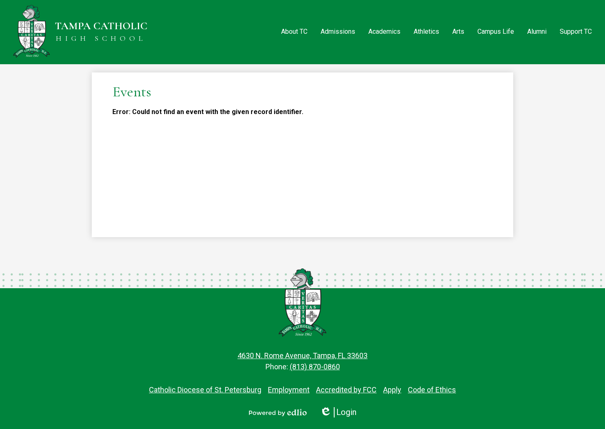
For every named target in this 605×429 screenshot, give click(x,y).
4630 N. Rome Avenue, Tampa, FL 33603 (302, 355)
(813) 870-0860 (315, 366)
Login (338, 412)
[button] (294, 32)
